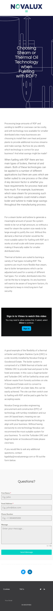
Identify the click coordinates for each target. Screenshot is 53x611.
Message (4, 524)
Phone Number (7, 514)
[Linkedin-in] (30, 572)
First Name (6, 493)
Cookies (6, 589)
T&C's (21, 589)
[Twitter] (23, 572)
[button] (26, 11)
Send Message (26, 552)
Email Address (7, 503)
